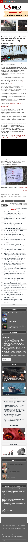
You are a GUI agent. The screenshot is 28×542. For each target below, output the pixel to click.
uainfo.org (15, 534)
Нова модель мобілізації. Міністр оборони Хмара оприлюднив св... (6, 29)
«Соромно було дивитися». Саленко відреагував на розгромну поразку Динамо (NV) (14, 402)
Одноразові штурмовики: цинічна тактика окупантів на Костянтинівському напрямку (15, 470)
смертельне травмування (19, 200)
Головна (3, 525)
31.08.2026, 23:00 (7, 412)
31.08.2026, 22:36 (7, 421)
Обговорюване (10, 486)
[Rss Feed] (5, 2)
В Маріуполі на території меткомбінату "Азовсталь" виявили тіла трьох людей (12, 105)
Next (26, 26)
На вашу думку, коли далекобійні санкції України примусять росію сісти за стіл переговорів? (12, 336)
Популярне (19, 486)
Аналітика (14, 310)
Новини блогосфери (16, 35)
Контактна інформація (10, 537)
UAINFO (25, 190)
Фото (14, 364)
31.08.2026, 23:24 (7, 403)
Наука (9, 526)
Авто (18, 526)
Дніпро (2, 200)
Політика (13, 525)
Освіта (16, 526)
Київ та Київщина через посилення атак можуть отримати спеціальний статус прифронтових (13, 223)
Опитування (14, 332)
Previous (1, 26)
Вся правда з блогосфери (6, 35)
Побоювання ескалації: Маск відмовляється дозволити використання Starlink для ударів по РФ (15, 241)
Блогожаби (14, 425)
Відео (9, 528)
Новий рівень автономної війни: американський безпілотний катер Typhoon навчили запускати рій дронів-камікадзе (15, 278)
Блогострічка (14, 399)
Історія (12, 526)
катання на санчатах (9, 200)
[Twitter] (9, 2)
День (6, 488)
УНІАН (10, 83)
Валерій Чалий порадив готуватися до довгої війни (13, 496)
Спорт (3, 528)
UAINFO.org (22, 81)
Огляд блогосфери (13, 528)
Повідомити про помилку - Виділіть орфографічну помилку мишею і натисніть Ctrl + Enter (14, 196)
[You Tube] (12, 2)
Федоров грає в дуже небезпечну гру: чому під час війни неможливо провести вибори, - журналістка (17, 326)
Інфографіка (14, 444)
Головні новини (8, 525)
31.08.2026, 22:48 (7, 417)
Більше (14, 304)
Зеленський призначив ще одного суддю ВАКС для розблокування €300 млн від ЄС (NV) (14, 406)
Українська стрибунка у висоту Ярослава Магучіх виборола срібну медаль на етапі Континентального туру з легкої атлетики (13, 509)
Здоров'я (23, 526)
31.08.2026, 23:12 (7, 407)
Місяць (14, 488)
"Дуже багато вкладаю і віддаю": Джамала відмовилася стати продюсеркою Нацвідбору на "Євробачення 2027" (15, 255)
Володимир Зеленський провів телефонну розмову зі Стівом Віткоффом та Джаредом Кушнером (14, 296)
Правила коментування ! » (21, 208)
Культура (6, 526)
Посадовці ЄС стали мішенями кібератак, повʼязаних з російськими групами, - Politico (16, 320)
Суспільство (18, 525)
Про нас (3, 537)
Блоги (14, 460)
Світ (3, 526)
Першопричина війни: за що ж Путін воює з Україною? (16, 475)
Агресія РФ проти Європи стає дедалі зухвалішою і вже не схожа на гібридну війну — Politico (16, 314)
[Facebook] (7, 2)
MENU (1, 1)
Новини (13, 210)
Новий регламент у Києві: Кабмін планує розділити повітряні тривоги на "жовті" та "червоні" (14, 249)
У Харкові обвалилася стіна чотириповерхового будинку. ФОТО (13, 136)
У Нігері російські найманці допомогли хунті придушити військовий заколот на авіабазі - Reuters (14, 273)
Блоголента (20, 528)
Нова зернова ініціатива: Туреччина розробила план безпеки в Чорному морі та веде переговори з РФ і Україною (15, 260)
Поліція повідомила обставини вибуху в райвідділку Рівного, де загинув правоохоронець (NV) (12, 415)
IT (20, 526)
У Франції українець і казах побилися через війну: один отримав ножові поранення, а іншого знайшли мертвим (14, 213)
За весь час (21, 488)
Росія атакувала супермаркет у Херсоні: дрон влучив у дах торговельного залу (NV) (14, 420)
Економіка (23, 525)
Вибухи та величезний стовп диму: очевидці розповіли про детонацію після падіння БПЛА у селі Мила (14, 379)
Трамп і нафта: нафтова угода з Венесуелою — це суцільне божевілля (16, 464)
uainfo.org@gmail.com (18, 537)
